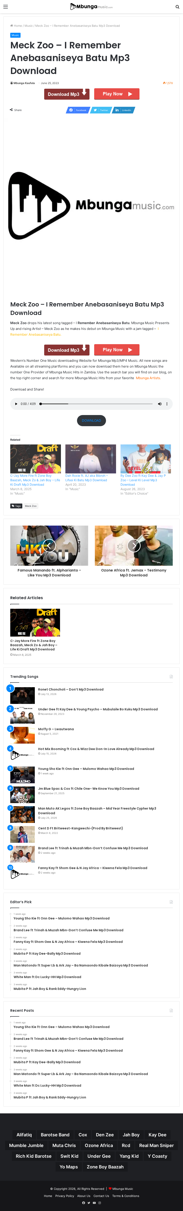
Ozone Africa (99, 1145)
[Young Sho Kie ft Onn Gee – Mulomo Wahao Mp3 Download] (22, 775)
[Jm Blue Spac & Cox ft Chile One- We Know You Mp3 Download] (22, 794)
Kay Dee (157, 1134)
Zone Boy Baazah (105, 1167)
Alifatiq (24, 1134)
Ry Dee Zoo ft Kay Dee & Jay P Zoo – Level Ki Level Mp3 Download (143, 480)
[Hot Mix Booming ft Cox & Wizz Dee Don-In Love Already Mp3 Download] (22, 755)
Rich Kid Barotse (34, 1156)
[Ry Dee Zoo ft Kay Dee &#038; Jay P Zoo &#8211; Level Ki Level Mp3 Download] (146, 458)
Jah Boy (131, 1134)
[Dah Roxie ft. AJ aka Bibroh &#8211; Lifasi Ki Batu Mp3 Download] (90, 458)
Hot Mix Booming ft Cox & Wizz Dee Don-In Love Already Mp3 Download (96, 749)
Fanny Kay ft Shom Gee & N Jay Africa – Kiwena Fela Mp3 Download (92, 868)
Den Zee (105, 1134)
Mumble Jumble (26, 1145)
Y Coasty (157, 1156)
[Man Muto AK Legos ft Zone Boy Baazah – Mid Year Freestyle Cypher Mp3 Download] (22, 814)
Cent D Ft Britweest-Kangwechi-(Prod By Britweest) (80, 828)
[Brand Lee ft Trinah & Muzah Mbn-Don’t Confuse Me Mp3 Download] (22, 854)
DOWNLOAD (91, 420)
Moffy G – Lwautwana (56, 729)
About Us (83, 1196)
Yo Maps (69, 1167)
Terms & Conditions (125, 1196)
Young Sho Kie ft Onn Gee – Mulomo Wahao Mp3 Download (86, 769)
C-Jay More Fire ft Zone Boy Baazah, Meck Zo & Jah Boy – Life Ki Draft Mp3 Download (35, 480)
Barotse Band (55, 1134)
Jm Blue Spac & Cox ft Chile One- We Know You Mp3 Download (88, 788)
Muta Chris (64, 1145)
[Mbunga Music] (91, 6)
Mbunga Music (122, 1188)
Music (29, 25)
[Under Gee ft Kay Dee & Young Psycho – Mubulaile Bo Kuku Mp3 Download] (22, 715)
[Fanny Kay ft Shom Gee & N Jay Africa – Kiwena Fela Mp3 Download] (22, 874)
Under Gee (99, 1156)
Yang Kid (129, 1156)
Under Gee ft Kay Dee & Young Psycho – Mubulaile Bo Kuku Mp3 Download (98, 709)
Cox (83, 1134)
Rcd (126, 1145)
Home (17, 25)
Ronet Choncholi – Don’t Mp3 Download (71, 689)
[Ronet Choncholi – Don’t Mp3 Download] (22, 695)
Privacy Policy (64, 1196)
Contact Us (101, 1196)
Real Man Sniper (156, 1145)
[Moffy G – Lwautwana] (22, 735)
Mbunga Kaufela (24, 83)
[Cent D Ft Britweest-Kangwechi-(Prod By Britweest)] (22, 834)
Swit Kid (69, 1156)
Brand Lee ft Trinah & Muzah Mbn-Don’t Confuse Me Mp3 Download (93, 848)
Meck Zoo (31, 506)
